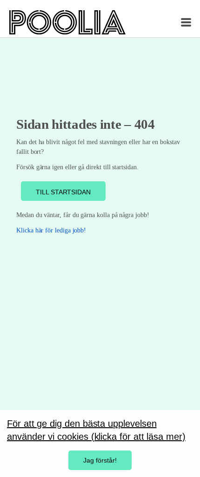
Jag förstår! (100, 460)
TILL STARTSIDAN (63, 192)
